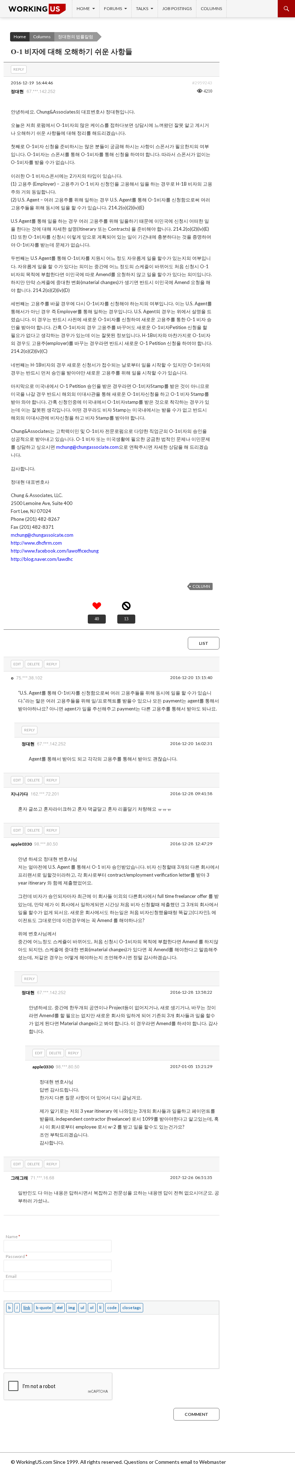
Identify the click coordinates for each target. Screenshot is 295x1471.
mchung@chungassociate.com (87, 447)
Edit (17, 664)
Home (83, 8)
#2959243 (202, 82)
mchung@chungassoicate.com (42, 535)
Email (11, 1276)
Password (16, 1256)
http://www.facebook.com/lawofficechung (55, 551)
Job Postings (177, 8)
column (201, 586)
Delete (33, 664)
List (203, 643)
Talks (142, 8)
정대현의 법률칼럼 (75, 36)
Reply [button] (18, 69)
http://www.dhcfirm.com (36, 543)
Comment (196, 1414)
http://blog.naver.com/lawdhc (42, 559)
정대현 (17, 91)
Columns (211, 8)
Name (13, 1236)
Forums (113, 8)
